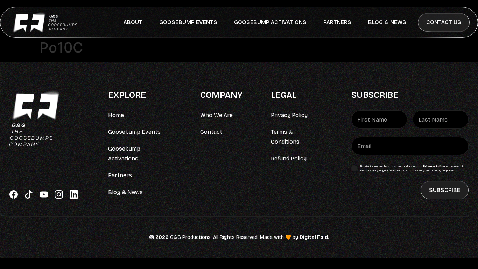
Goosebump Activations (270, 22)
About (133, 22)
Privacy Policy (434, 166)
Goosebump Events (188, 22)
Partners (337, 22)
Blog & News (387, 22)
